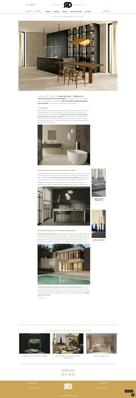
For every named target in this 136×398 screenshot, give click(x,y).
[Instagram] (29, 5)
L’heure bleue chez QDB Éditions (99, 240)
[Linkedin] (31, 5)
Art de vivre (88, 12)
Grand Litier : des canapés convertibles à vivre (99, 199)
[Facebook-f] (27, 5)
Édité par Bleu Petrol (33, 388)
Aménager (64, 12)
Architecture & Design (76, 12)
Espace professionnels (102, 388)
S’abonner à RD (32, 383)
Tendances (48, 12)
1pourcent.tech (73, 395)
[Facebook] (62, 374)
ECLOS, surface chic (101, 356)
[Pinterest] (34, 5)
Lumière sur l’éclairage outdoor (34, 356)
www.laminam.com (42, 298)
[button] (109, 5)
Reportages (56, 12)
